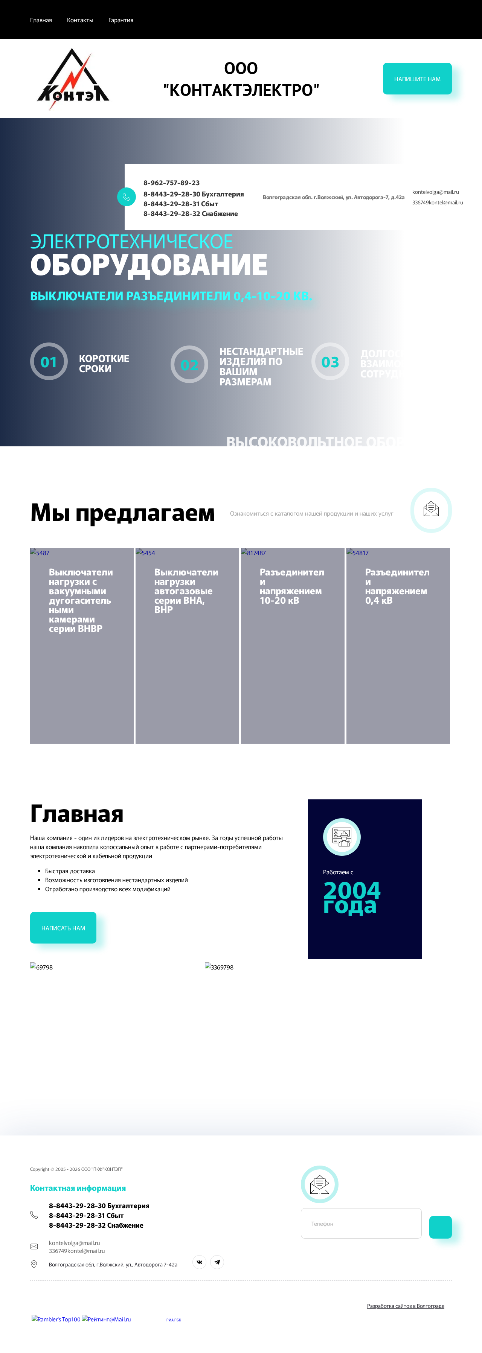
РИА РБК (173, 1320)
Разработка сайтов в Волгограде (405, 1305)
